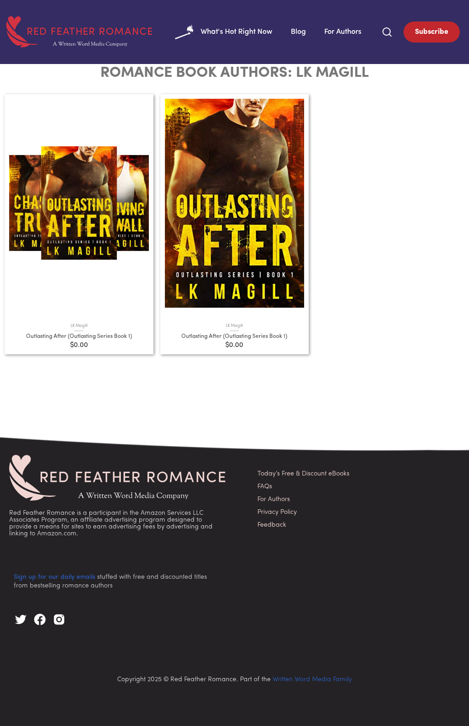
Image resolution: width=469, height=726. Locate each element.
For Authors (342, 32)
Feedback (271, 525)
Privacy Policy (277, 512)
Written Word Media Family (312, 679)
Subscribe (431, 32)
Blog (298, 32)
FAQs (264, 486)
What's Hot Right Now (237, 32)
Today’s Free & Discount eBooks (303, 473)
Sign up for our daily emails (54, 577)
